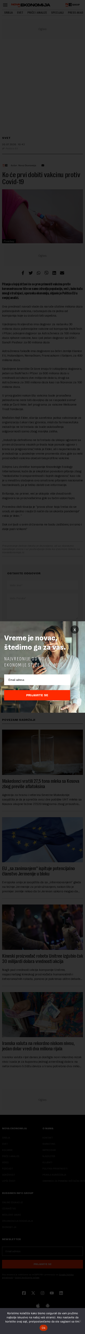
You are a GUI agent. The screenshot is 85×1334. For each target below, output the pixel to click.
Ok (43, 1327)
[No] (80, 1321)
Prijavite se (37, 695)
